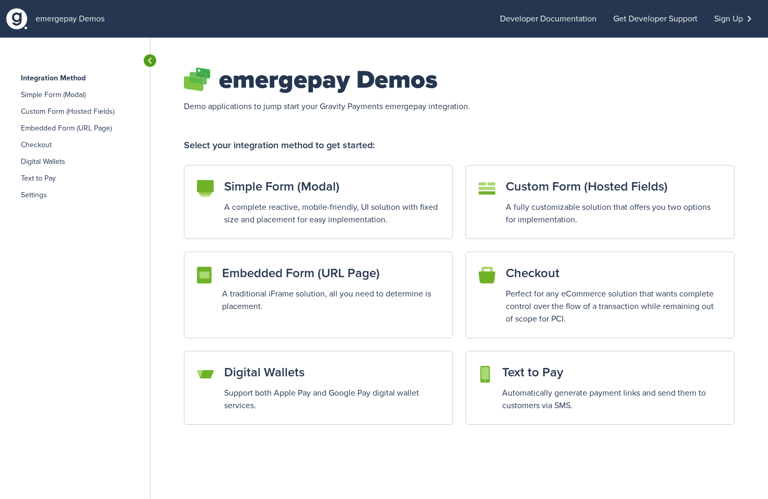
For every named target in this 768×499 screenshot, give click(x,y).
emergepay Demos (70, 19)
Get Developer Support (655, 19)
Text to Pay (38, 178)
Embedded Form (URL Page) (66, 128)
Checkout (36, 145)
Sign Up (728, 19)
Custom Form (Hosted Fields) (67, 111)
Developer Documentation (548, 19)
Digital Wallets (43, 162)
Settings (34, 195)
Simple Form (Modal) (53, 95)
